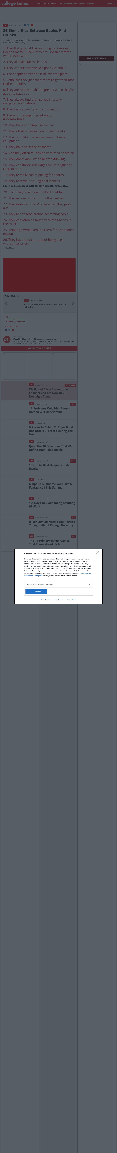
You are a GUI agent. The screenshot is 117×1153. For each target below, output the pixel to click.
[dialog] (58, 576)
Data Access (58, 600)
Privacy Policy (71, 600)
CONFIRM (36, 591)
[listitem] (58, 584)
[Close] (98, 553)
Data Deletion (46, 600)
